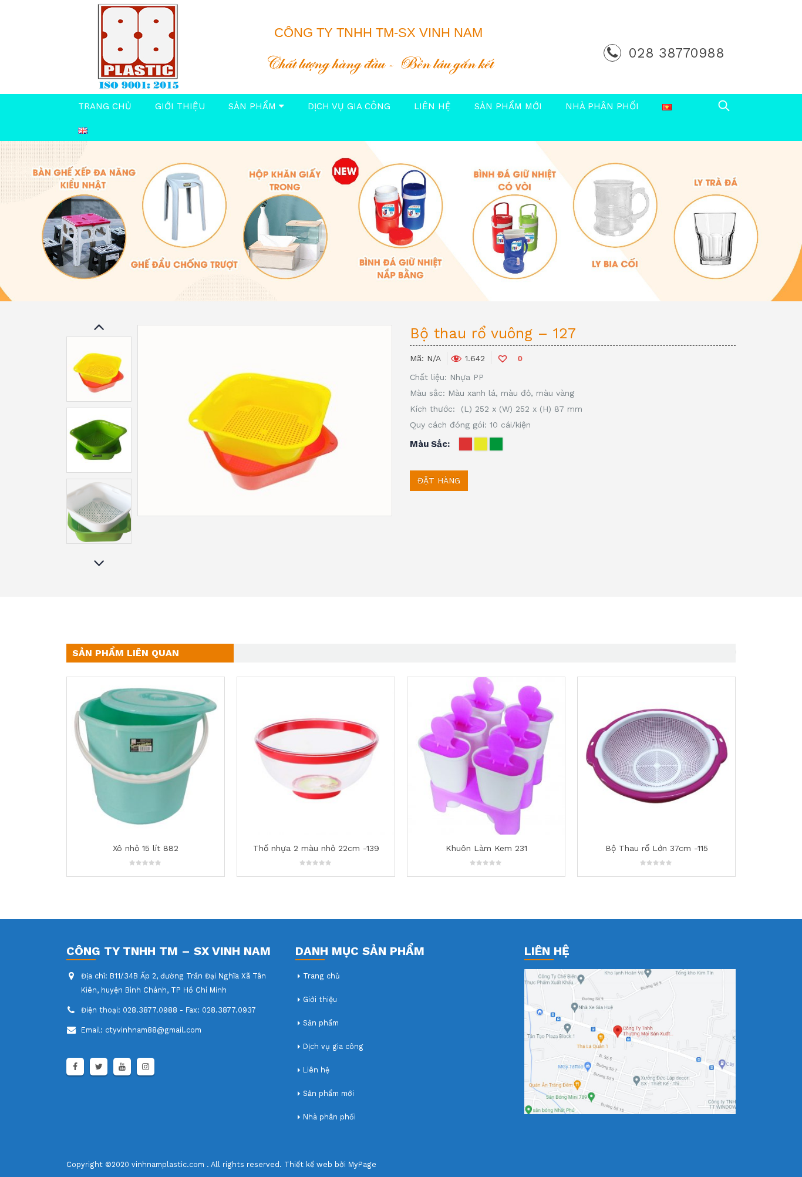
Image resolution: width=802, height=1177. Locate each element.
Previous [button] (99, 328)
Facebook (75, 1066)
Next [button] (99, 564)
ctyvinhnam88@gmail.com (153, 1029)
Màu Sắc (428, 444)
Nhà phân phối (602, 106)
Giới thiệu (180, 106)
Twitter (98, 1066)
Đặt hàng (438, 480)
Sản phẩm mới (508, 106)
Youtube (122, 1066)
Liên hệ (432, 106)
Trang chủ (105, 106)
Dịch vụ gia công (349, 106)
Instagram (145, 1066)
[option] (99, 369)
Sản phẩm (252, 106)
